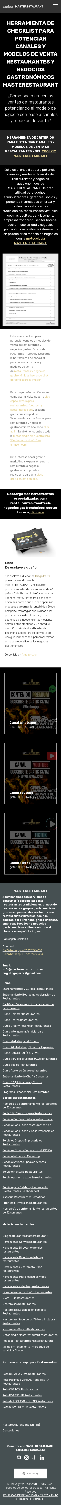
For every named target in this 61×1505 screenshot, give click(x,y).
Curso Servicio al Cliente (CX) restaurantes (30, 1058)
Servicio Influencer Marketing (21, 1156)
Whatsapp (33, 1473)
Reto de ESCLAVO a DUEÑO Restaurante (28, 1401)
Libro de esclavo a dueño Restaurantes (27, 1292)
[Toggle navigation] (55, 5)
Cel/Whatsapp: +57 (15, 950)
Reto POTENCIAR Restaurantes (22, 1395)
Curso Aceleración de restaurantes (25, 1070)
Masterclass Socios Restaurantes (24, 1329)
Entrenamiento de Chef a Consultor (25, 1076)
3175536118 (34, 950)
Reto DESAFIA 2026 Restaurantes (24, 1374)
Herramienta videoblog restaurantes (26, 1286)
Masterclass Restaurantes (19, 1304)
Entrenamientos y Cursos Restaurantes (28, 988)
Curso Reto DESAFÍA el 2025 (20, 1053)
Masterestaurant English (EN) (21, 1424)
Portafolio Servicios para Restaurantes (27, 1113)
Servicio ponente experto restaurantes (27, 1177)
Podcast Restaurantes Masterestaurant (28, 1340)
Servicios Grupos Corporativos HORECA (27, 1150)
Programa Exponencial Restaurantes (26, 1092)
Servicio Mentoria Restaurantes (23, 1171)
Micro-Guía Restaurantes (18, 1298)
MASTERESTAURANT (29, 6)
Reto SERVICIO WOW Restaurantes (24, 1407)
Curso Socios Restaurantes (20, 1064)
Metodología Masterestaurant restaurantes (30, 1335)
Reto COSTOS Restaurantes (20, 1389)
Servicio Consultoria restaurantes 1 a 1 (27, 1125)
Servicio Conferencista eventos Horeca (28, 1119)
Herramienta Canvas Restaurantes (25, 1241)
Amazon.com (30, 654)
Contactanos (11, 1430)
